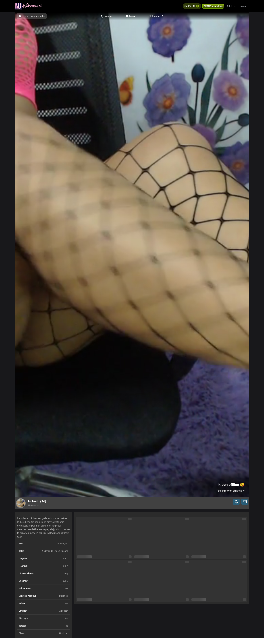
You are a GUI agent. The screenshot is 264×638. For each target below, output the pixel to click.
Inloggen (244, 6)
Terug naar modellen (34, 16)
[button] (231, 6)
